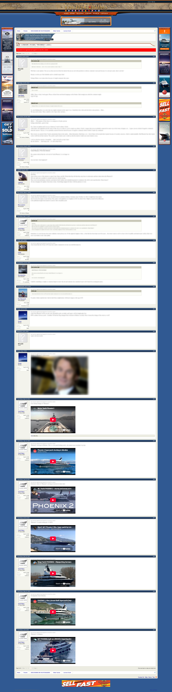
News (66, 13)
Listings (104, 13)
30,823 (27, 233)
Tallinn (28, 328)
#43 (154, 116)
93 (28, 326)
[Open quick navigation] (154, 31)
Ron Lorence (20, 116)
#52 (154, 331)
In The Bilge (26, 189)
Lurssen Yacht (25, 46)
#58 (154, 556)
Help (146, 677)
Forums (88, 13)
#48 (154, 240)
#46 (154, 192)
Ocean (18, 309)
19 (28, 134)
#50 (154, 286)
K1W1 (18, 240)
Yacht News (36, 46)
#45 (154, 170)
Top (154, 677)
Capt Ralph (20, 83)
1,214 (28, 187)
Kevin (32, 435)
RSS (156, 677)
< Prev (23, 53)
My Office (27, 259)
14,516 (27, 100)
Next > (35, 53)
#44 (154, 146)
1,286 (28, 280)
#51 (154, 309)
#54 (154, 399)
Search (96, 13)
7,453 (28, 258)
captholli (19, 170)
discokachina (20, 262)
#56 (154, 479)
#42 (154, 83)
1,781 (28, 304)
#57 (154, 518)
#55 (154, 441)
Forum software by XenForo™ (27, 690)
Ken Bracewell (20, 286)
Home (72, 13)
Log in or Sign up (151, 1)
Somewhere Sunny (25, 305)
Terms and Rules (153, 690)
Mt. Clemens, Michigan (24, 137)
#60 (154, 630)
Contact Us (141, 677)
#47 (154, 216)
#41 (154, 56)
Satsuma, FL (26, 102)
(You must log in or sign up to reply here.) (147, 668)
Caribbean (27, 235)
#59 (154, 591)
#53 (154, 351)
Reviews (80, 13)
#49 (154, 262)
